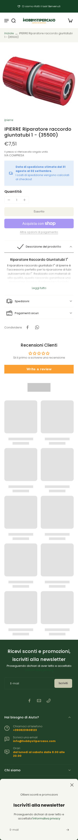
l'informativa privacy (39, 670)
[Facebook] (29, 700)
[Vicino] (39, 785)
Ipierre (8, 120)
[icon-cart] (69, 20)
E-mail (14, 683)
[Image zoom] (39, 80)
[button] (39, 211)
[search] (13, 20)
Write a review (39, 369)
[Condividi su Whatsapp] (37, 327)
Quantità (13, 191)
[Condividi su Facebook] (27, 327)
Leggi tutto (39, 288)
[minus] (9, 199)
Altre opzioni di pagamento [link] (39, 232)
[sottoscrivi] (67, 830)
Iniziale (9, 33)
